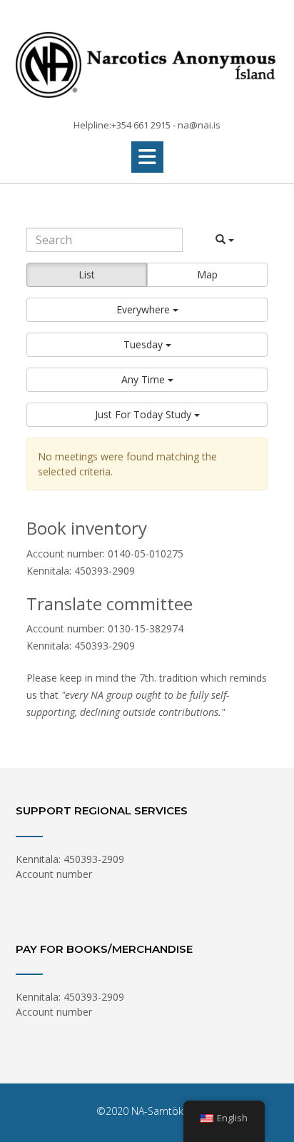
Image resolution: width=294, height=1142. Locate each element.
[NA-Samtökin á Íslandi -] (147, 60)
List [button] (86, 274)
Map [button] (207, 274)
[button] (147, 157)
